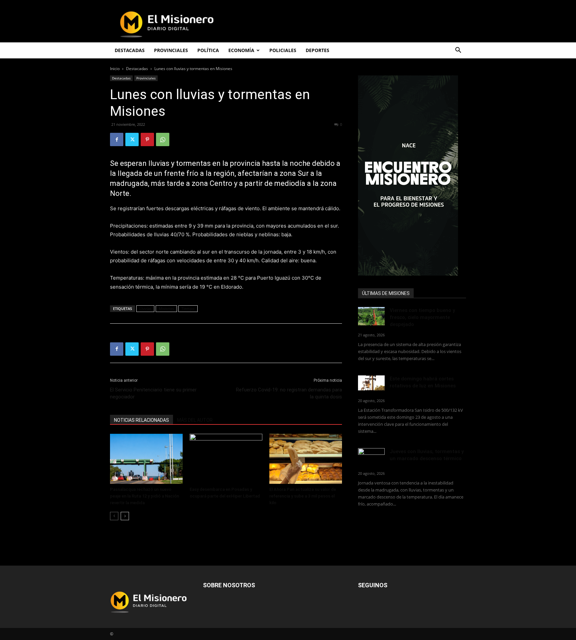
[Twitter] (132, 139)
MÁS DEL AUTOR (195, 420)
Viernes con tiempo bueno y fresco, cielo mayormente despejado (422, 317)
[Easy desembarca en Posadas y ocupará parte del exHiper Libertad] (226, 459)
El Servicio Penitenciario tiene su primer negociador (153, 393)
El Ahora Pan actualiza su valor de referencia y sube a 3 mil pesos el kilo (302, 496)
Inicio (115, 68)
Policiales (282, 50)
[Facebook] (116, 139)
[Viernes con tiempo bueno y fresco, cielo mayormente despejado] (371, 316)
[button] (458, 51)
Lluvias (145, 308)
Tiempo (188, 308)
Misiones (166, 308)
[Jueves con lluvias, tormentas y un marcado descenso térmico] (371, 457)
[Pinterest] (147, 139)
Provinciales (146, 78)
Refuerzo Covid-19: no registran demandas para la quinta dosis (289, 393)
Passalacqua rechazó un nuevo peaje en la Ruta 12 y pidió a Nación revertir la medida (144, 496)
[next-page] (125, 516)
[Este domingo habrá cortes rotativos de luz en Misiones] (371, 382)
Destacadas (137, 68)
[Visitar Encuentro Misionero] (412, 175)
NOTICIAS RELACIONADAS (141, 420)
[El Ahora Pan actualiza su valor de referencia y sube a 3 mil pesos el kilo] (305, 459)
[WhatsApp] (162, 139)
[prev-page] (114, 516)
